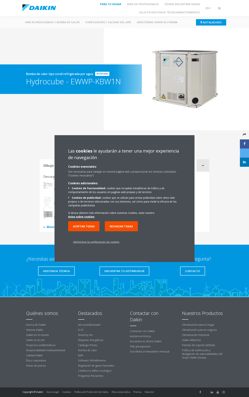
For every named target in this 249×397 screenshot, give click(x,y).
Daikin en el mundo (37, 335)
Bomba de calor (87, 350)
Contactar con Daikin (142, 331)
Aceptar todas (84, 226)
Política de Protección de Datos (91, 392)
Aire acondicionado (89, 324)
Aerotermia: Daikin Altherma (157, 22)
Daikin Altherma (191, 340)
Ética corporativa (36, 360)
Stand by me (85, 335)
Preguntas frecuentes (90, 375)
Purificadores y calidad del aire (108, 22)
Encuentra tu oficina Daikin (146, 341)
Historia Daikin (34, 330)
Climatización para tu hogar (198, 324)
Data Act (149, 392)
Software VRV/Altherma (92, 360)
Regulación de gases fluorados (96, 365)
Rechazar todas (121, 226)
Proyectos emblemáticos (41, 345)
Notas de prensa (36, 365)
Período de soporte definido (198, 345)
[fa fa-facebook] (200, 392)
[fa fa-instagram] (224, 392)
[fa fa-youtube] (218, 392)
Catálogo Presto (87, 345)
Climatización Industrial (195, 335)
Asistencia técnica (140, 336)
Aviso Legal (52, 392)
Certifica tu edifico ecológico (95, 370)
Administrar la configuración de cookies (96, 242)
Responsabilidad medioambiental (45, 350)
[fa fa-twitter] (206, 392)
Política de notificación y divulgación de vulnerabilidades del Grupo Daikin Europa (202, 353)
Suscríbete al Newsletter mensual (149, 351)
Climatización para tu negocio (199, 330)
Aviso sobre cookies (81, 216)
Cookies (66, 392)
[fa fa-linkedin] (212, 392)
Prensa (137, 392)
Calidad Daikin (34, 355)
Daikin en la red (35, 340)
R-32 (80, 330)
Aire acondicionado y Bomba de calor (52, 22)
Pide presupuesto (140, 346)
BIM (80, 355)
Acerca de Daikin (36, 324)
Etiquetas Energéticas (90, 340)
